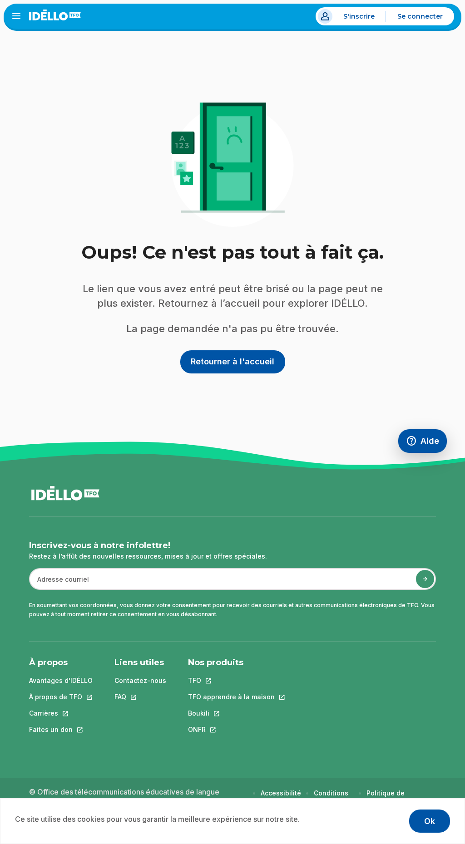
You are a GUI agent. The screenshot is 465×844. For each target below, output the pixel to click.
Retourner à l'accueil (232, 361)
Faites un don (61, 729)
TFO (231, 680)
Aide (426, 443)
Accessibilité (281, 793)
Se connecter (420, 16)
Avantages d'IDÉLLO (61, 680)
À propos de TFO (61, 697)
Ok (429, 821)
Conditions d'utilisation (332, 797)
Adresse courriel (59, 583)
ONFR (231, 729)
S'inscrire (359, 16)
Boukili (231, 713)
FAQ (140, 697)
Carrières (61, 713)
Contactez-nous (140, 680)
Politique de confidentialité (389, 797)
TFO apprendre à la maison (231, 697)
